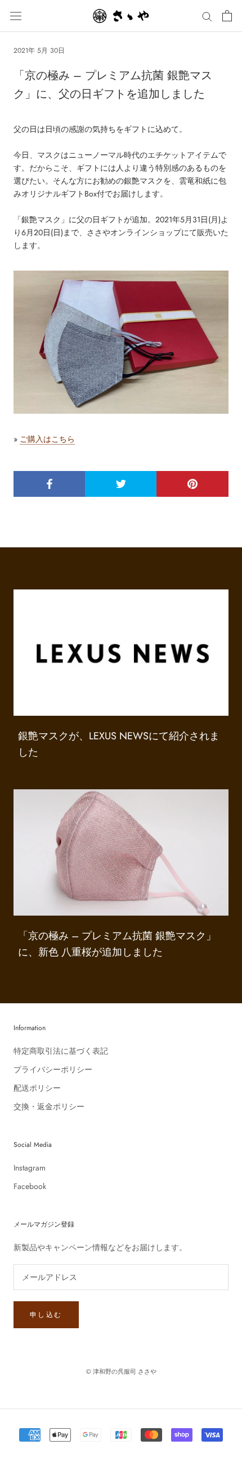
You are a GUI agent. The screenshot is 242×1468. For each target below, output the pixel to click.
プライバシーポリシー (53, 1069)
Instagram (30, 1167)
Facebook (30, 1186)
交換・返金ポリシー (49, 1106)
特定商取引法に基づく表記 (61, 1051)
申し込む (46, 1315)
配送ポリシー (37, 1088)
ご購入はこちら (47, 439)
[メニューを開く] (15, 15)
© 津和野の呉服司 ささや (121, 1371)
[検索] (207, 16)
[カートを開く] (227, 15)
